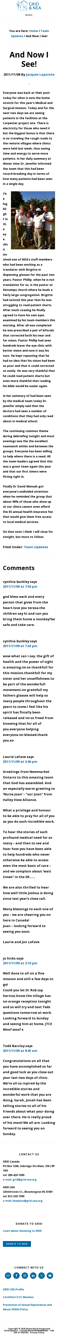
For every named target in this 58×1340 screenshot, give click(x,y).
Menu (29, 15)
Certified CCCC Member (18, 1297)
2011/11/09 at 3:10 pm (20, 963)
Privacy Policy (37, 1332)
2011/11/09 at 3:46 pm (20, 761)
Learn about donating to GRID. (22, 1231)
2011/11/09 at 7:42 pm (20, 646)
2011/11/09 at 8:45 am (20, 1050)
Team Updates (36, 547)
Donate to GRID (17, 1244)
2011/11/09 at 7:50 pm (20, 586)
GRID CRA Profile (13, 1289)
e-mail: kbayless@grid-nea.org (23, 1201)
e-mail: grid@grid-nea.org (20, 1179)
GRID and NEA (29, 5)
